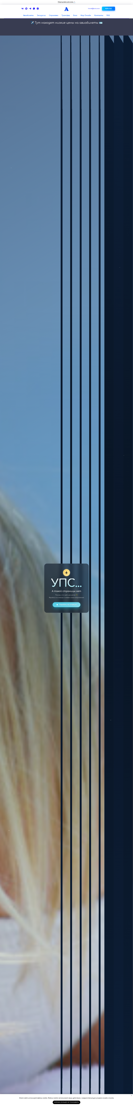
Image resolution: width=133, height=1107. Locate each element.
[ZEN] (38, 9)
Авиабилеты (28, 15)
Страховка (53, 15)
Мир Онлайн (86, 15)
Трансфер (66, 15)
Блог (75, 15)
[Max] (26, 9)
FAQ (108, 15)
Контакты (98, 15)
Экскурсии (41, 15)
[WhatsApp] (34, 9)
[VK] (22, 9)
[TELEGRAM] (30, 9)
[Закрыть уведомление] (132, 1096)
